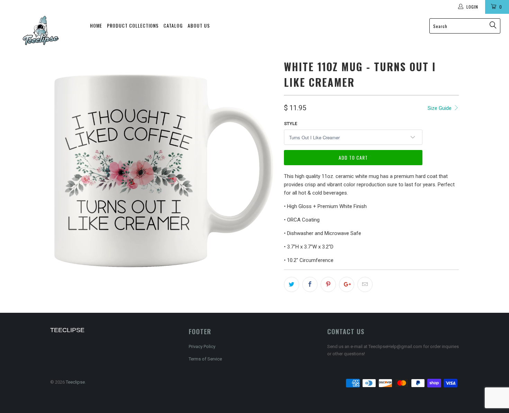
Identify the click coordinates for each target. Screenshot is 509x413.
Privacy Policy (202, 346)
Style (290, 123)
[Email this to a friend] (365, 284)
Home (96, 25)
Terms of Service (205, 359)
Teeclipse (75, 382)
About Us (199, 25)
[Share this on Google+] (346, 284)
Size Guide (440, 108)
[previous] (62, 170)
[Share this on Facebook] (310, 284)
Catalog (173, 25)
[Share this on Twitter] (291, 284)
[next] (264, 170)
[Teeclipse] (40, 30)
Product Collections (133, 25)
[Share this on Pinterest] (328, 284)
